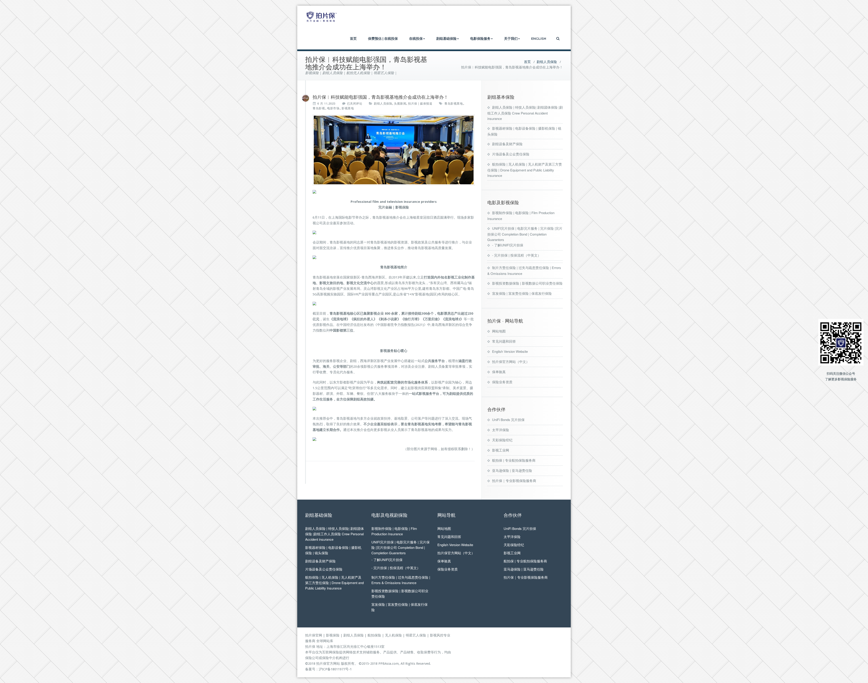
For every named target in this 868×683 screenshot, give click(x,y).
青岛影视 (319, 108)
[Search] (558, 38)
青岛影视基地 (453, 103)
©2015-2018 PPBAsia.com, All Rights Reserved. (395, 664)
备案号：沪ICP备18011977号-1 (328, 669)
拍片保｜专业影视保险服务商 (514, 480)
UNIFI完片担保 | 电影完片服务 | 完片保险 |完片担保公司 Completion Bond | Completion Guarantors (524, 234)
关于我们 (511, 38)
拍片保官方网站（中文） (510, 361)
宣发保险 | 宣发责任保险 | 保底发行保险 (522, 293)
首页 (353, 38)
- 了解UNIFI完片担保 (507, 245)
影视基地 (348, 108)
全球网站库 (324, 641)
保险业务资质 (502, 381)
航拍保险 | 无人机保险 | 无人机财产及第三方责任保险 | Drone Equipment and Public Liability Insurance (524, 170)
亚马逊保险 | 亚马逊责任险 (512, 470)
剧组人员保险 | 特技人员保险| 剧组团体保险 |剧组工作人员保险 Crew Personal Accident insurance (525, 113)
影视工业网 (500, 450)
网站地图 (499, 331)
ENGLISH (538, 38)
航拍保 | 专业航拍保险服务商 (513, 460)
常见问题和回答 (504, 341)
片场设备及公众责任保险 (510, 154)
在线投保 (416, 38)
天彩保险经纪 (502, 439)
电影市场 (333, 108)
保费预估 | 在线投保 (383, 38)
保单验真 (499, 371)
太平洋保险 (500, 429)
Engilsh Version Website (510, 351)
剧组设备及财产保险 (507, 143)
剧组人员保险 (547, 62)
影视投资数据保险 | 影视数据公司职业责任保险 (527, 283)
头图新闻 (400, 103)
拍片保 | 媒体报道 (420, 103)
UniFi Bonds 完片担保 (508, 419)
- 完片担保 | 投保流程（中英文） (516, 255)
